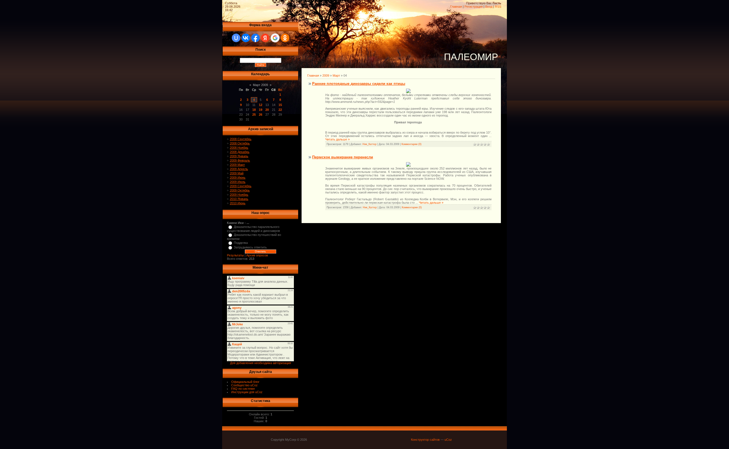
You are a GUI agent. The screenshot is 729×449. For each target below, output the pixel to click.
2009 (325, 75)
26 (260, 114)
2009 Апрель (239, 169)
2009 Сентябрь (240, 186)
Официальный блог (245, 381)
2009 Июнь (237, 177)
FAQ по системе (243, 388)
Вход (488, 6)
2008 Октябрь (240, 143)
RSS (498, 6)
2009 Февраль (240, 160)
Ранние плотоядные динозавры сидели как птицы (358, 83)
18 (254, 109)
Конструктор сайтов (425, 439)
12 (260, 105)
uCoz (448, 439)
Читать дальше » (337, 139)
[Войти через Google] (275, 37)
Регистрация (473, 6)
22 (280, 109)
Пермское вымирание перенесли (342, 157)
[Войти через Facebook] (255, 38)
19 (260, 109)
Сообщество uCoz (244, 385)
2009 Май (236, 173)
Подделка (241, 242)
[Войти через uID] (236, 38)
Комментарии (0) (411, 144)
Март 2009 (260, 85)
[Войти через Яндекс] (265, 38)
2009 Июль (237, 181)
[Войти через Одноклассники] (285, 38)
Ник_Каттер (369, 144)
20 (267, 109)
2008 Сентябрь (240, 139)
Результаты (235, 255)
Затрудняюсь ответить (250, 247)
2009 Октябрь (240, 190)
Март (336, 75)
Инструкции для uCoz (247, 392)
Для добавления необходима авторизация (260, 363)
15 (280, 105)
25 (254, 114)
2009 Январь (239, 156)
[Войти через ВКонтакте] (245, 38)
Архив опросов (257, 255)
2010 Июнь (237, 203)
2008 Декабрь (239, 152)
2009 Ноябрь (239, 194)
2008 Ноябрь (239, 147)
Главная (456, 6)
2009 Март (237, 164)
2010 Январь (239, 199)
